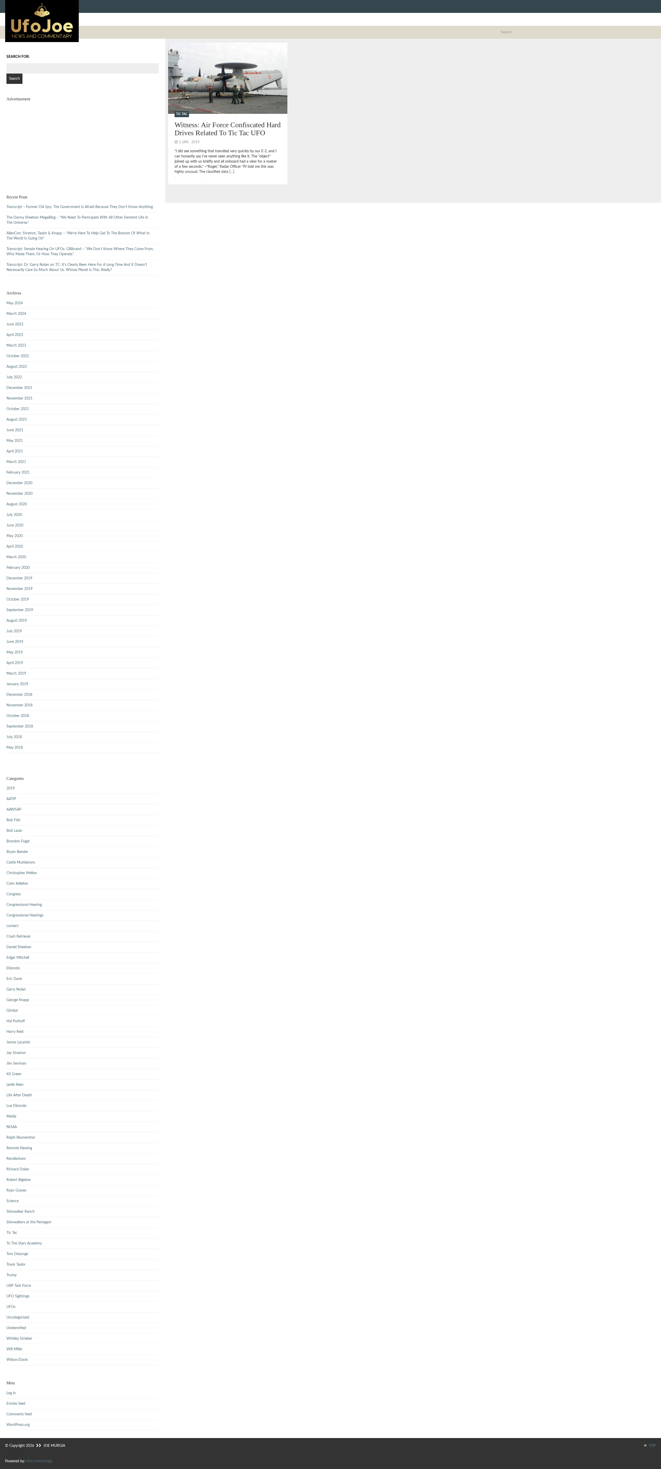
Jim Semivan (16, 1063)
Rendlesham (16, 1159)
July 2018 (14, 737)
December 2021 (19, 388)
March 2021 (16, 462)
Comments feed (19, 1414)
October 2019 (17, 599)
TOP (652, 1446)
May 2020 (14, 536)
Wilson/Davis (17, 1360)
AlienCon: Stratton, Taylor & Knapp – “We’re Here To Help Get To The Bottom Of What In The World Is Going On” (77, 235)
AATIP (11, 799)
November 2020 (19, 494)
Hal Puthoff (15, 1021)
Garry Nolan (16, 989)
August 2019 (16, 620)
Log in (11, 1393)
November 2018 (19, 705)
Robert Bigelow (18, 1180)
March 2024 (16, 314)
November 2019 (19, 589)
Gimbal (12, 1010)
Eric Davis (14, 979)
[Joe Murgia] (42, 21)
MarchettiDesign (39, 1461)
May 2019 (14, 652)
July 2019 (14, 631)
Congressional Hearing (24, 905)
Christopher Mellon (21, 873)
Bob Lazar (14, 831)
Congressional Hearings (24, 915)
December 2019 (19, 578)
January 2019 (17, 684)
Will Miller (14, 1349)
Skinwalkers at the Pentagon (28, 1222)
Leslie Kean (14, 1085)
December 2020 (19, 483)
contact (12, 926)
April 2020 (14, 546)
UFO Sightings (17, 1296)
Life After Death (19, 1095)
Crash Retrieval (18, 936)
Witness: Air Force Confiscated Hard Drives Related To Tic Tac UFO (228, 129)
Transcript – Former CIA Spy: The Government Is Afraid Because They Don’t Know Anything (79, 207)
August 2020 (16, 504)
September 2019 (19, 610)
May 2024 (14, 303)
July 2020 (14, 515)
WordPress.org (18, 1425)
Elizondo (13, 968)
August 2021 (16, 419)
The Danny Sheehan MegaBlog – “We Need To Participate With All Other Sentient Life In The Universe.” (77, 220)
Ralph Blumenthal (20, 1137)
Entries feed (15, 1404)
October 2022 (17, 356)
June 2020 (14, 525)
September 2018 (19, 726)
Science (12, 1201)
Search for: (18, 57)
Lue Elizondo (16, 1106)
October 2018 (17, 716)
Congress (13, 894)
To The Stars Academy (24, 1243)
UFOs (10, 1307)
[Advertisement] (82, 142)
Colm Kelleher (17, 883)
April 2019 (14, 663)
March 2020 (16, 557)
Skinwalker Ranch (20, 1211)
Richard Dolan (17, 1169)
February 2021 (18, 472)
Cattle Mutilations (20, 862)
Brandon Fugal (17, 841)
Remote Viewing (19, 1148)
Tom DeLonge (17, 1254)
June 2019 (14, 642)
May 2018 (14, 747)
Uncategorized (17, 1317)
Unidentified (16, 1328)
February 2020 (18, 568)
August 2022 (16, 367)
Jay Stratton (16, 1053)
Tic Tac (181, 114)
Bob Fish (13, 820)
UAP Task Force (18, 1286)
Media (11, 1116)
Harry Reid (14, 1032)
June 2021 (14, 430)
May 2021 (14, 441)
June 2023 (14, 324)
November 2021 (19, 398)
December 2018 (19, 695)
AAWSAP (13, 809)
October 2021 (17, 409)
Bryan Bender (17, 852)
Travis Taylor (16, 1264)
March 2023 (16, 345)
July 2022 (14, 377)
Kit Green (13, 1074)
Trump (11, 1275)
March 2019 (16, 673)
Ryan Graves (16, 1190)
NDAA (11, 1127)
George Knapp (17, 1000)
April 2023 (14, 335)
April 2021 (14, 451)
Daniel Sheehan (18, 947)
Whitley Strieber (19, 1338)
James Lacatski (18, 1042)
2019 (10, 788)
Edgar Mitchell (17, 958)
